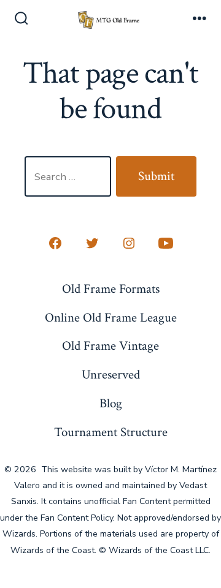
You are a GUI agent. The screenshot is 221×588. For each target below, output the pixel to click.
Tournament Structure (111, 432)
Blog (110, 403)
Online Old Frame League (111, 317)
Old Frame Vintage (110, 345)
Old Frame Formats (111, 289)
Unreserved (111, 374)
